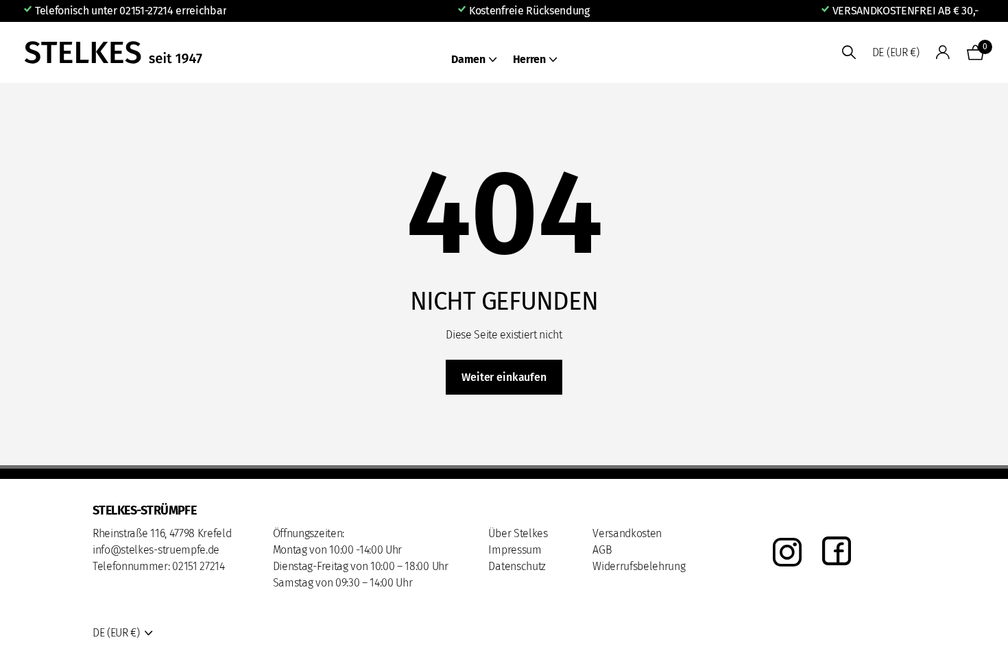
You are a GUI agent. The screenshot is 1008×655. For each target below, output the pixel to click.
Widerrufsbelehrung (638, 566)
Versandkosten (627, 533)
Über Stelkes (517, 533)
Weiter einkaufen (503, 377)
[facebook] (836, 551)
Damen (468, 59)
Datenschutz (516, 566)
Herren (529, 59)
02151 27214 (198, 566)
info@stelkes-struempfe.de (156, 549)
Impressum (514, 549)
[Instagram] (787, 552)
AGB (602, 549)
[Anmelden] (943, 52)
